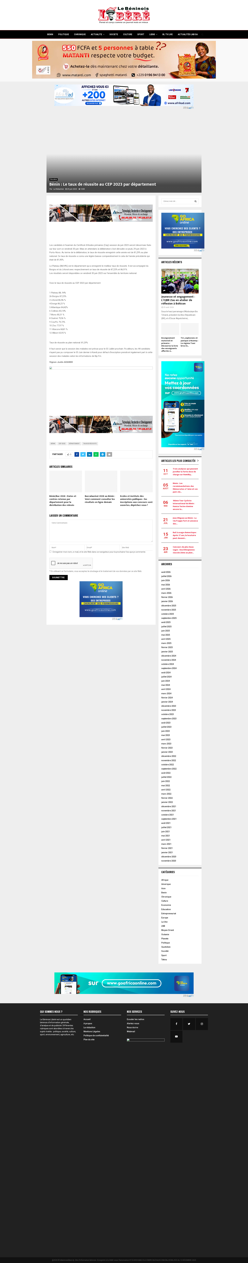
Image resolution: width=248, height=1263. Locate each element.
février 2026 (167, 597)
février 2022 (167, 798)
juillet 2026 (166, 576)
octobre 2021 (167, 815)
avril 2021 (165, 840)
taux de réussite (90, 443)
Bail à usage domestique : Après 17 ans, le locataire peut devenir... (185, 535)
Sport (163, 955)
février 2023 (167, 748)
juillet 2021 (166, 827)
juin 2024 (165, 681)
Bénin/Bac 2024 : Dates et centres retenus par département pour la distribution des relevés (62, 500)
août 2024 (165, 672)
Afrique (164, 880)
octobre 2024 (167, 664)
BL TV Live (167, 34)
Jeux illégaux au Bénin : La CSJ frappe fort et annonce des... (185, 520)
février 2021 (167, 848)
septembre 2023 (169, 718)
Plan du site (89, 1039)
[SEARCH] (195, 201)
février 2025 (167, 647)
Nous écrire (132, 1027)
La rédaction (89, 1027)
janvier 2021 (167, 852)
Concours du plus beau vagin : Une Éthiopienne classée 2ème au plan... (184, 549)
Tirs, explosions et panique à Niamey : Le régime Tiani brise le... (189, 341)
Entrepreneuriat (168, 913)
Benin (164, 892)
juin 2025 (165, 631)
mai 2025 (165, 635)
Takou (164, 959)
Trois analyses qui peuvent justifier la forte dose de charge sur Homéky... (185, 471)
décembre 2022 (168, 756)
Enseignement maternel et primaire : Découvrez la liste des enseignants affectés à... (169, 344)
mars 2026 (166, 593)
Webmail (131, 1031)
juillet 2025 (166, 626)
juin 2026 (165, 580)
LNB (163, 926)
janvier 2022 (167, 802)
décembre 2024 (168, 656)
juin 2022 (165, 781)
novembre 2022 (168, 760)
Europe (164, 918)
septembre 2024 (169, 668)
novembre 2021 (168, 810)
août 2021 (165, 823)
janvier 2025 (167, 651)
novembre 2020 (168, 861)
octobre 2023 (167, 714)
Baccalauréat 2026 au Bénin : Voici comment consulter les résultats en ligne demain (100, 499)
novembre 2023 (168, 710)
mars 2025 (166, 643)
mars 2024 (166, 693)
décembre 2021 (168, 806)
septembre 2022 (169, 769)
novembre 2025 (168, 610)
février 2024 (167, 698)
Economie (166, 905)
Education (53, 179)
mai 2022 (165, 785)
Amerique (166, 884)
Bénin (53, 443)
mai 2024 (165, 685)
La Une (164, 922)
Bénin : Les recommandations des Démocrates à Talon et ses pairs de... (185, 488)
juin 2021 (165, 831)
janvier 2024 (167, 702)
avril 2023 (165, 739)
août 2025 (165, 622)
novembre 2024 (168, 660)
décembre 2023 (168, 706)
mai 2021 (165, 836)
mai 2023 (165, 735)
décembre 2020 (168, 856)
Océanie (165, 934)
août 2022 (165, 773)
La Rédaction (58, 189)
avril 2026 (165, 589)
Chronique (166, 897)
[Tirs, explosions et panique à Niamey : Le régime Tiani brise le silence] (190, 329)
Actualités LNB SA (188, 34)
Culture (164, 901)
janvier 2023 (167, 752)
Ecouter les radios (135, 1019)
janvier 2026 (167, 601)
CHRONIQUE (80, 34)
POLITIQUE (63, 34)
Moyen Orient (167, 930)
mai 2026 (165, 585)
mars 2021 (166, 844)
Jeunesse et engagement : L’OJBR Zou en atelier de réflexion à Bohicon (178, 300)
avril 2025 (165, 639)
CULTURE (127, 34)
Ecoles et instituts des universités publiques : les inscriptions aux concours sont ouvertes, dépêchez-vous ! (136, 500)
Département (74, 443)
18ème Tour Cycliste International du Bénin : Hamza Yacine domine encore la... (184, 505)
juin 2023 (165, 731)
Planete (164, 938)
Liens (152, 34)
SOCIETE (114, 34)
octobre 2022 (167, 764)
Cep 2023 (62, 443)
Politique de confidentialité (96, 1035)
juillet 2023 (166, 727)
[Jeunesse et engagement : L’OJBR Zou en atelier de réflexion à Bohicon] (180, 281)
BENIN (50, 34)
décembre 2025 (168, 605)
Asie (163, 888)
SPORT (140, 34)
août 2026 (165, 572)
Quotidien (165, 947)
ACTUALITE (96, 34)
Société (164, 951)
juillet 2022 (166, 777)
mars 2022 (166, 794)
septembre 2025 (169, 618)
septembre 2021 (169, 819)
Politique (165, 943)
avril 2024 (165, 689)
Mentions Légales (92, 1031)
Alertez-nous (133, 1023)
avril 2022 (165, 790)
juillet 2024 (166, 677)
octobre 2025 (167, 614)
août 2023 (165, 723)
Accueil (87, 1019)
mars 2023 (166, 744)
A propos (88, 1023)
